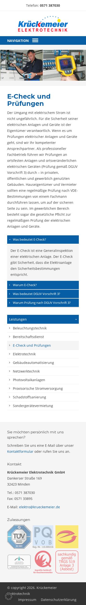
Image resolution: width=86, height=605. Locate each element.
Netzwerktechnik (26, 371)
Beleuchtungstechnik (30, 328)
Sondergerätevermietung (33, 405)
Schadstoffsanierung (29, 397)
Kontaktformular (20, 451)
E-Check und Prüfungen (32, 345)
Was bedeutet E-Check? (29, 239)
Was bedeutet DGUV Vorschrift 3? (36, 294)
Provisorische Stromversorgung (38, 388)
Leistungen (18, 319)
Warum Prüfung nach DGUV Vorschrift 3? (42, 302)
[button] (8, 596)
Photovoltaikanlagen (29, 380)
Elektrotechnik (24, 354)
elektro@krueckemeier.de (39, 507)
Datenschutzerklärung (58, 599)
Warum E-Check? (25, 285)
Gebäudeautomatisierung (33, 362)
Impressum (27, 599)
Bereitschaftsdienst (28, 336)
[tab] (43, 239)
